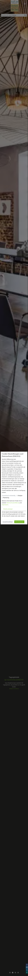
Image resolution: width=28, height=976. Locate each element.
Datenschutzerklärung (13, 502)
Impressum (5, 504)
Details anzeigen (8, 509)
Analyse (20, 495)
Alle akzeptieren (19, 521)
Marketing (6, 497)
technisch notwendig (9, 495)
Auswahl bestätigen (8, 521)
